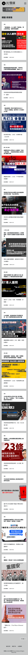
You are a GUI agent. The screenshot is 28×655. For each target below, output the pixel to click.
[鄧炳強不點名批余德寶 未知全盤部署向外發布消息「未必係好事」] (14, 205)
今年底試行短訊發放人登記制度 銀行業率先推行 (14, 479)
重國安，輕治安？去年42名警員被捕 (14, 560)
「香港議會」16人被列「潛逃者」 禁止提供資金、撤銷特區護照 (14, 28)
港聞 (4, 24)
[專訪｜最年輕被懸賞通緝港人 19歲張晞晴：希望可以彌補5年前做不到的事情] (14, 247)
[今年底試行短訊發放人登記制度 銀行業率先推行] (14, 492)
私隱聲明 (20, 646)
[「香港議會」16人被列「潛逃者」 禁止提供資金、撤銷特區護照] (14, 40)
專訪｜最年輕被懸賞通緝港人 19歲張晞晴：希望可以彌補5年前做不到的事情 (14, 234)
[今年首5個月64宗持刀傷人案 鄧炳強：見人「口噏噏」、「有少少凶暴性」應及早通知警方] (14, 411)
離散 (9, 147)
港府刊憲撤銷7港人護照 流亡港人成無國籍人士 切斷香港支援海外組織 (13, 275)
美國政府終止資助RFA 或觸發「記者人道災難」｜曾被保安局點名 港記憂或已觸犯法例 (14, 151)
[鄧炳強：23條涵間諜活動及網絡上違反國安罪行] (14, 451)
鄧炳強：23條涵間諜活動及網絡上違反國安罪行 (14, 439)
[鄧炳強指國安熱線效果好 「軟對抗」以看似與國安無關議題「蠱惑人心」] (14, 80)
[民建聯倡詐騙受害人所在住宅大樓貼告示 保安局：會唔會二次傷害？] (14, 532)
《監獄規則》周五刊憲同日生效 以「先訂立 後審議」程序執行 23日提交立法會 (14, 109)
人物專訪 (5, 230)
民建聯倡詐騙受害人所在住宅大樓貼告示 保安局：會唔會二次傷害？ (13, 520)
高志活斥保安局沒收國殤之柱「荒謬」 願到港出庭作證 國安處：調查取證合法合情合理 (14, 600)
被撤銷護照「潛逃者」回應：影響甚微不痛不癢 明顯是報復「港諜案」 (13, 356)
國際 (4, 147)
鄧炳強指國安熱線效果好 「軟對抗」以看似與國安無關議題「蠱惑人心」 (14, 68)
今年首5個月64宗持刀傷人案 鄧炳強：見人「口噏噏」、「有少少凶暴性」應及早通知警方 (14, 398)
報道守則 (14, 646)
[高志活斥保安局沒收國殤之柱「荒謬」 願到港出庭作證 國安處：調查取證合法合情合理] (14, 613)
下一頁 (22, 638)
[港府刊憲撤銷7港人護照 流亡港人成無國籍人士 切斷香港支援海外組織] (14, 288)
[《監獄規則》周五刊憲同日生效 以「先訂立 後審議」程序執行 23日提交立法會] (14, 123)
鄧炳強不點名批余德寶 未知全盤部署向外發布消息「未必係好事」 (14, 193)
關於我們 (8, 646)
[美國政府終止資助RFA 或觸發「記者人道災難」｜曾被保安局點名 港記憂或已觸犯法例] (14, 165)
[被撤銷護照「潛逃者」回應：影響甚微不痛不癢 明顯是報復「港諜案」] (14, 369)
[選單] (25, 3)
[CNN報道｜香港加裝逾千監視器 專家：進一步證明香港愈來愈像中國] (14, 328)
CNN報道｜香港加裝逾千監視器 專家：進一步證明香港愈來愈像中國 (13, 316)
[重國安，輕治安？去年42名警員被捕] (14, 571)
